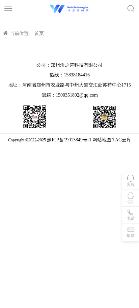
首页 (39, 33)
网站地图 (101, 139)
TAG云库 (121, 139)
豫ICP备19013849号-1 (69, 139)
